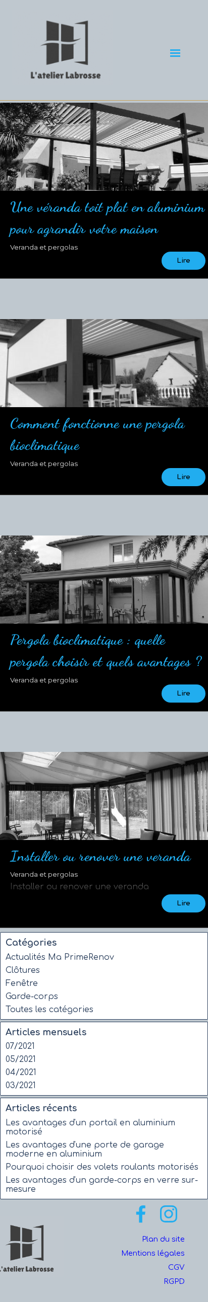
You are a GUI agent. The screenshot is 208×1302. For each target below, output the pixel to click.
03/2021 (21, 1085)
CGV (176, 1267)
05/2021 (21, 1059)
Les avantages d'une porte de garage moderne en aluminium (85, 1149)
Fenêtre (22, 983)
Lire (183, 260)
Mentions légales (153, 1253)
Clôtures (23, 970)
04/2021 (21, 1072)
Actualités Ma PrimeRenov (60, 957)
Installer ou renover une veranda (100, 856)
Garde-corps (32, 996)
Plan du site (163, 1239)
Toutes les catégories (49, 1009)
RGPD (174, 1281)
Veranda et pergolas (44, 247)
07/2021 (20, 1046)
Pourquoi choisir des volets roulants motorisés (102, 1167)
